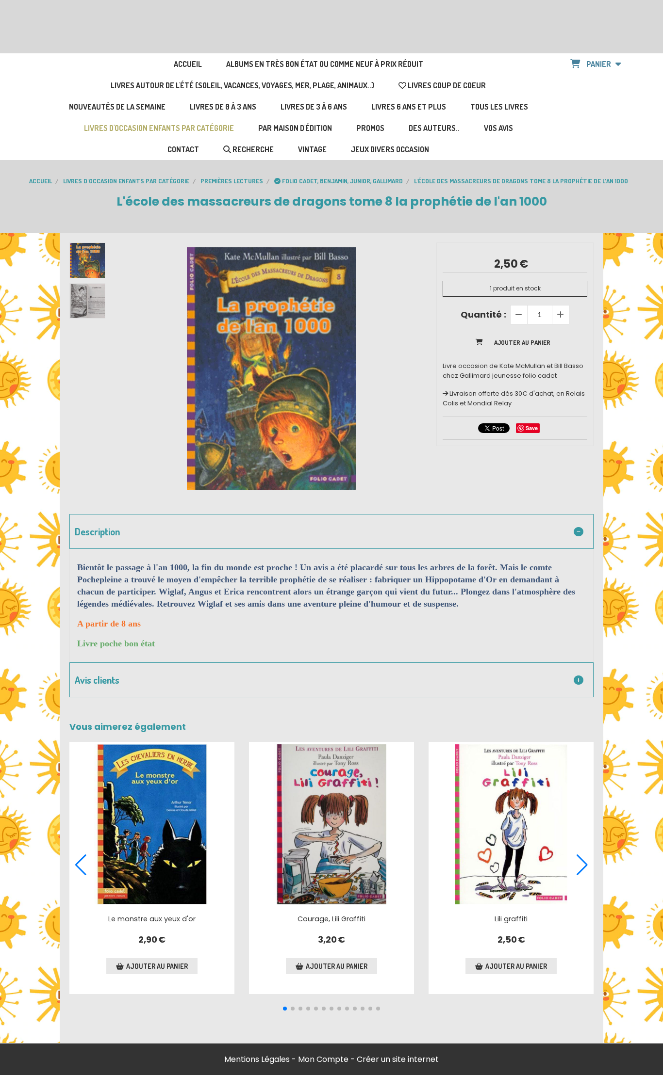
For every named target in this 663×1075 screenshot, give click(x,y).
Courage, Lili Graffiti (331, 919)
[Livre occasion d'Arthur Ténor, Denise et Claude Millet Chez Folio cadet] (152, 824)
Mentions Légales (257, 1059)
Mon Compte (323, 1059)
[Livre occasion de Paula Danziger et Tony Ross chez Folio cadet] (331, 824)
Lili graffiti (511, 919)
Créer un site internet (398, 1059)
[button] (285, 1009)
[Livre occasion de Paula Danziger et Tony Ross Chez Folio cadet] (511, 824)
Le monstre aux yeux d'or (152, 919)
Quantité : (483, 314)
